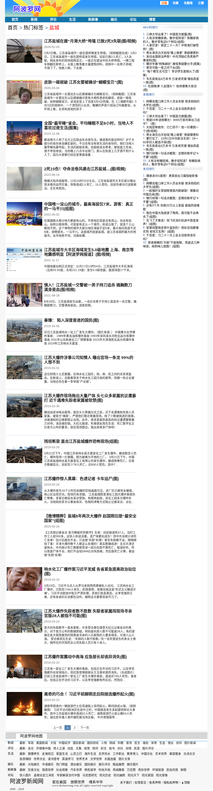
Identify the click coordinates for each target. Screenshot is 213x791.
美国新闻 (42, 743)
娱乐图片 (133, 764)
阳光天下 (133, 775)
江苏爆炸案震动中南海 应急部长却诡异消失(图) (85, 657)
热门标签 (33, 27)
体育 (154, 743)
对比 (120, 748)
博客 (152, 19)
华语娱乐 (48, 764)
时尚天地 (104, 769)
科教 (121, 743)
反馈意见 (140, 782)
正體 (201, 3)
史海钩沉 (48, 753)
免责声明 (155, 782)
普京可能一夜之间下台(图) (163, 67)
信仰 (179, 743)
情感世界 (48, 769)
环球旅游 (158, 769)
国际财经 (93, 743)
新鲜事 (93, 19)
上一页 (57, 727)
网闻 (112, 743)
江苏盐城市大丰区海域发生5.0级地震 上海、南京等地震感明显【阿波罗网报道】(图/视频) (89, 252)
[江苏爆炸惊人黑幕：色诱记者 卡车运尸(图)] (24, 489)
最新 (22, 743)
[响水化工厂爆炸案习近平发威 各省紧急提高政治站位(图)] (24, 579)
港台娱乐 (76, 764)
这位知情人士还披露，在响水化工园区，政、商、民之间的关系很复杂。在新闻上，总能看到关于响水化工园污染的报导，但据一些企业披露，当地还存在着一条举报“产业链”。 (89, 377)
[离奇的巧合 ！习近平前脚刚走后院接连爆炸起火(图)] (24, 704)
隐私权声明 (171, 782)
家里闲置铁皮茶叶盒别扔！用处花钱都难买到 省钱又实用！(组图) (171, 229)
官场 (129, 743)
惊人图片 (25, 775)
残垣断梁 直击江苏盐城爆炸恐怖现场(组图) (81, 441)
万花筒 (131, 769)
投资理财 (25, 759)
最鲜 (22, 769)
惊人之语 (59, 748)
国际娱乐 (90, 764)
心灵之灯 (76, 753)
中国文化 (147, 753)
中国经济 (64, 743)
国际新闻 (78, 743)
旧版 (164, 3)
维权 (146, 743)
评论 (53, 19)
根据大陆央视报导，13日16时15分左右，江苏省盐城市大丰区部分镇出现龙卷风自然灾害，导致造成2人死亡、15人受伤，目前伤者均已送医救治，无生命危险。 (90, 184)
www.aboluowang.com (65, 785)
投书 (112, 748)
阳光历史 (105, 775)
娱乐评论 (104, 764)
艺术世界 (161, 753)
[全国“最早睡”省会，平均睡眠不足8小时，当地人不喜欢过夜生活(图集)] (24, 133)
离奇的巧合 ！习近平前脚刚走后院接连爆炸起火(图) (89, 694)
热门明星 (62, 764)
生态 (162, 743)
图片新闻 (190, 743)
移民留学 (90, 769)
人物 (104, 743)
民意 (137, 748)
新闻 (34, 19)
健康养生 (34, 753)
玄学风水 (104, 753)
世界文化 (39, 759)
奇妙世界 (144, 769)
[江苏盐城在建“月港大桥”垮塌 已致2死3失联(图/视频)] (24, 51)
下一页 (84, 727)
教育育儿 (133, 753)
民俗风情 (172, 769)
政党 (87, 748)
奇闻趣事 (118, 769)
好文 (103, 748)
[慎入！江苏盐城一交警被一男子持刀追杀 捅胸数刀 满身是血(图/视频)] (24, 295)
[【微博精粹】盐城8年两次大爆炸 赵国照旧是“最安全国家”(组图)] (24, 526)
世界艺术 (82, 759)
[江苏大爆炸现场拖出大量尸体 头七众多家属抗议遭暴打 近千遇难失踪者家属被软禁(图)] (24, 406)
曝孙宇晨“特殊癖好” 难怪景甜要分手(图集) (173, 63)
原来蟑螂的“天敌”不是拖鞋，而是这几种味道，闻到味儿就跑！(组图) (171, 244)
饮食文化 (34, 769)
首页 (15, 19)
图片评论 (148, 748)
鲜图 (183, 769)
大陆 (53, 743)
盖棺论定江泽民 (44, 775)
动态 (70, 748)
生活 (72, 19)
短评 (95, 748)
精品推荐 (118, 764)
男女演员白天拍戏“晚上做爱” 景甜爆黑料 (172, 52)
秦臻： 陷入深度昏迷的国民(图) (71, 320)
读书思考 (53, 759)
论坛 (133, 19)
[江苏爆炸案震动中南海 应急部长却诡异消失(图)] (24, 667)
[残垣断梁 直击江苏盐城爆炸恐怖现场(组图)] (24, 451)
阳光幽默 (119, 775)
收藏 (175, 3)
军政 (31, 743)
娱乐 (114, 19)
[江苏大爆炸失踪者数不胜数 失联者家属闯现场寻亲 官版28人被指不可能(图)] (24, 621)
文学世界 (96, 759)
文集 (79, 748)
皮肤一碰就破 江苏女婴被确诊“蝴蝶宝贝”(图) (83, 82)
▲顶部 (185, 782)
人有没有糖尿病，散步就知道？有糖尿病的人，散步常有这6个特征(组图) (171, 39)
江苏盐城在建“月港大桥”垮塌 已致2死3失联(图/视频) (90, 41)
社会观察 (62, 769)
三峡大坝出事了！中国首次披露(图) (169, 34)
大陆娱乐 (34, 764)
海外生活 (90, 753)
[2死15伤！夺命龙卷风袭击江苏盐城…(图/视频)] (24, 179)
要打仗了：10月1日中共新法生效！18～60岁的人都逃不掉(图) (170, 140)
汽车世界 (76, 769)
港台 (170, 743)
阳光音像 (162, 775)
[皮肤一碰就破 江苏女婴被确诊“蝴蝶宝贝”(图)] (24, 92)
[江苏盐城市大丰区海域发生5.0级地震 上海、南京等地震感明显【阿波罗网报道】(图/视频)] (24, 260)
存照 (128, 748)
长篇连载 (110, 759)
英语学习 (68, 759)
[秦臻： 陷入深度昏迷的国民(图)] (24, 330)
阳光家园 (148, 775)
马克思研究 (89, 775)
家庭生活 (62, 753)
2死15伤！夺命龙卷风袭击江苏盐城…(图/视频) (85, 169)
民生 (137, 743)
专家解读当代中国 (68, 775)
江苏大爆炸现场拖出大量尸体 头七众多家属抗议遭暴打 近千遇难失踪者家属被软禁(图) (90, 398)
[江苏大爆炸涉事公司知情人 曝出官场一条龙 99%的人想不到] (24, 367)
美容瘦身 (175, 753)
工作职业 (118, 753)
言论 (31, 748)
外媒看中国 (43, 748)
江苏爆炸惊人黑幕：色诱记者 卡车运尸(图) (81, 479)
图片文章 (124, 759)
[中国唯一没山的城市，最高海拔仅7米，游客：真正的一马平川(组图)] (24, 214)
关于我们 (126, 782)
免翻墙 (188, 3)
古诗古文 (189, 753)
